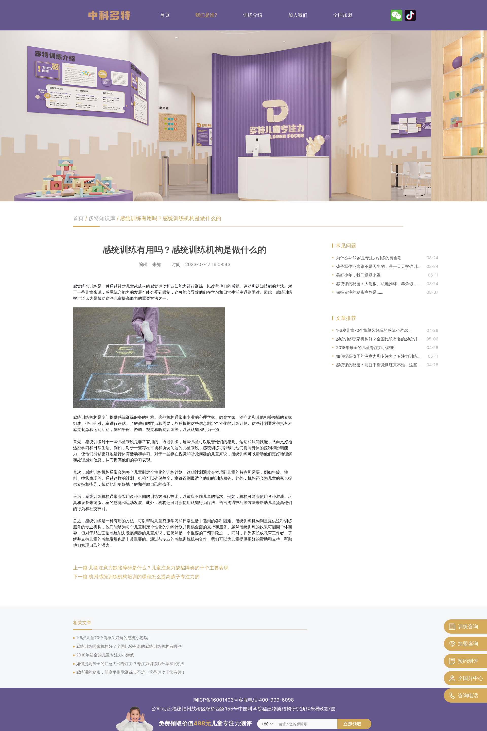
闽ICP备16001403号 (215, 700)
